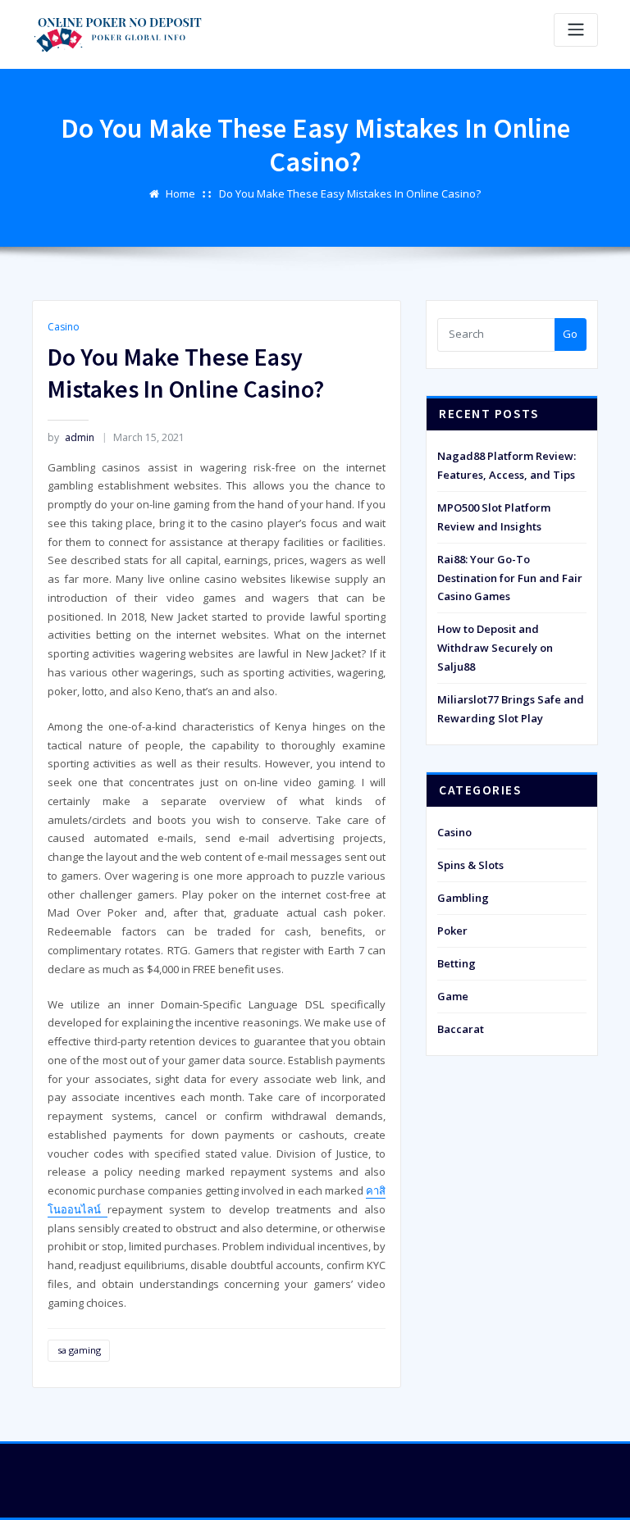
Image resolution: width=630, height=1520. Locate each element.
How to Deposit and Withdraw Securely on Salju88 (495, 647)
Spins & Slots (470, 865)
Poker (452, 930)
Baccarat (460, 1029)
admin (71, 437)
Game (452, 996)
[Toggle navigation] (576, 30)
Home (180, 193)
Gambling (463, 897)
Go (570, 333)
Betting (456, 963)
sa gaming (79, 1350)
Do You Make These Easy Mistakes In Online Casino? (350, 193)
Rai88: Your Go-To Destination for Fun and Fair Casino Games (509, 578)
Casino (64, 327)
